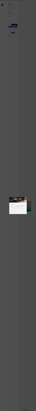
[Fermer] (26, 198)
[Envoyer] (24, 212)
